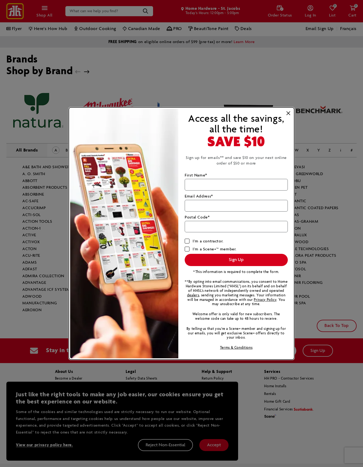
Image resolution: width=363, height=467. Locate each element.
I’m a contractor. (208, 241)
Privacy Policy (265, 300)
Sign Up (236, 260)
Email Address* (199, 196)
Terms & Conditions (236, 348)
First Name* (196, 175)
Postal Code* (197, 217)
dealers (193, 295)
